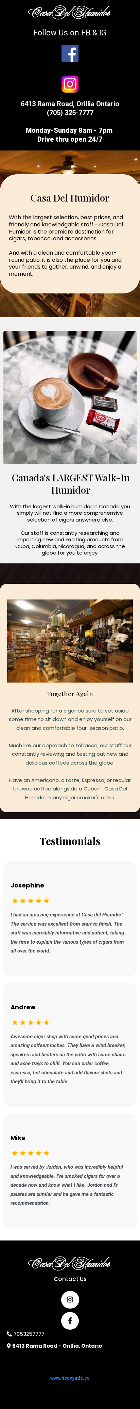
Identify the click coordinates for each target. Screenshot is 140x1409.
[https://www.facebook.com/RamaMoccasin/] (70, 53)
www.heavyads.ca (70, 1378)
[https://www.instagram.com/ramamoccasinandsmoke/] (70, 84)
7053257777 (29, 1334)
